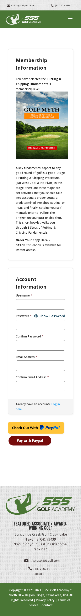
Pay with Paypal (30, 440)
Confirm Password (29, 336)
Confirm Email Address (32, 377)
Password (24, 316)
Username (24, 295)
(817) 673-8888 (62, 5)
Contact (47, 605)
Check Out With (29, 429)
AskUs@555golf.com (46, 561)
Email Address (26, 357)
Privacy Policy (45, 600)
